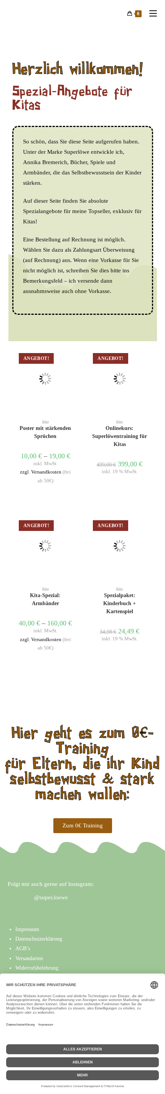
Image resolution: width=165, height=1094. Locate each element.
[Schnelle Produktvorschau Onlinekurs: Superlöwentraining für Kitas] (149, 358)
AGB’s (22, 948)
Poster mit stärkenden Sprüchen (45, 432)
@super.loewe (51, 897)
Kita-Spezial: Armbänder (45, 599)
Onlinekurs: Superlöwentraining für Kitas (119, 436)
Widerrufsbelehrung (36, 968)
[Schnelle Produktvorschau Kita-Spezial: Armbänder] (74, 526)
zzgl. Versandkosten (40, 472)
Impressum (27, 929)
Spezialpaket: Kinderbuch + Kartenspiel (119, 603)
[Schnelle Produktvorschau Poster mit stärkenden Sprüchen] (74, 358)
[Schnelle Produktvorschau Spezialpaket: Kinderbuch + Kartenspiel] (149, 526)
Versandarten (29, 958)
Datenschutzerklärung (38, 939)
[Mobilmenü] (150, 13)
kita (45, 422)
